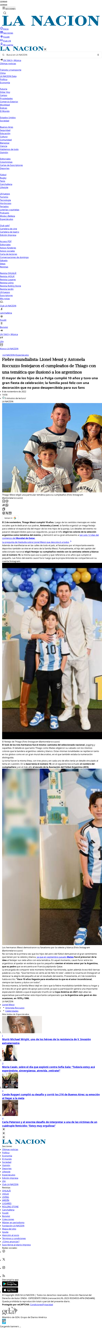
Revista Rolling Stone (10, 285)
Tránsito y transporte (10, 69)
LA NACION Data (8, 76)
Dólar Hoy (5, 92)
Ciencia (3, 146)
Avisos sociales (7, 251)
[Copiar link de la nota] (3, 509)
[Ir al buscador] (4, 13)
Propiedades (6, 98)
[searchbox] (50, 54)
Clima (3, 73)
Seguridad (5, 130)
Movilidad (5, 104)
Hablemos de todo (9, 149)
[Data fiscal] (4, 1323)
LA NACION (8, 355)
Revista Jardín (7, 289)
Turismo (4, 197)
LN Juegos (5, 193)
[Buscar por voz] (98, 54)
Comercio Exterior (9, 101)
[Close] (3, 1129)
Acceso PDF (6, 241)
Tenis (2, 181)
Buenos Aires (6, 127)
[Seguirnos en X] (3, 1260)
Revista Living (7, 282)
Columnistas (6, 162)
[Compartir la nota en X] (6, 513)
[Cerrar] (45, 49)
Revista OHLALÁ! (8, 273)
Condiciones (36, 1304)
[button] (51, 198)
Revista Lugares (8, 279)
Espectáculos (21, 355)
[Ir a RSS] (3, 1276)
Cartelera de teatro (9, 231)
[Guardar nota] (3, 501)
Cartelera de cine (8, 228)
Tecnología (5, 200)
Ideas (2, 263)
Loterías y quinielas (9, 209)
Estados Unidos (8, 117)
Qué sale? (5, 225)
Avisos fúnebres (8, 247)
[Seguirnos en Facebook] (3, 1251)
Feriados (4, 206)
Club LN (7, 40)
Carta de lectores (8, 254)
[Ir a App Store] (10, 1291)
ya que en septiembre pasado (55, 957)
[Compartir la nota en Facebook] (3, 513)
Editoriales (5, 158)
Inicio (6, 29)
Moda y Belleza (7, 216)
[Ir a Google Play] (10, 1285)
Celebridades (11, 1011)
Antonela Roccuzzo (14, 1007)
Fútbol (3, 174)
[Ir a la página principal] (51, 25)
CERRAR (3, 2)
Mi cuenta (8, 44)
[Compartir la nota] (3, 505)
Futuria (3, 88)
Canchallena (6, 184)
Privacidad (47, 1304)
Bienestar (5, 142)
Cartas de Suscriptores (11, 165)
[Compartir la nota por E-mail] (10, 513)
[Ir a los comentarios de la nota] (6, 501)
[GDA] (10, 1314)
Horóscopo (5, 203)
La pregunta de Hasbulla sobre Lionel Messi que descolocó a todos (35, 542)
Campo (3, 95)
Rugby (3, 177)
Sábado (4, 260)
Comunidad (6, 139)
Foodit (6, 36)
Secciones (8, 33)
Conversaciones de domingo (14, 257)
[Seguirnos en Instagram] (3, 1268)
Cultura (3, 136)
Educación (5, 133)
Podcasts (4, 212)
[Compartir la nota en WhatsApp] (6, 505)
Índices (3, 108)
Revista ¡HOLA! (7, 276)
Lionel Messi (8, 1004)
